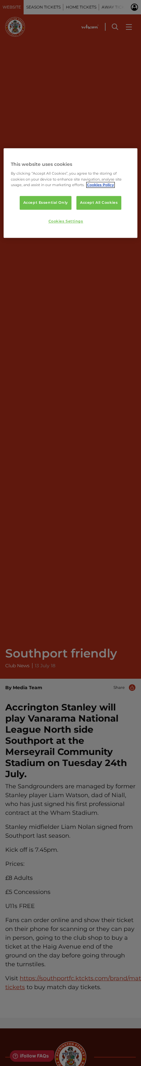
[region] (71, 193)
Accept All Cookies (99, 202)
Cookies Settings (66, 221)
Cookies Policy (100, 185)
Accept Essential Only (45, 202)
